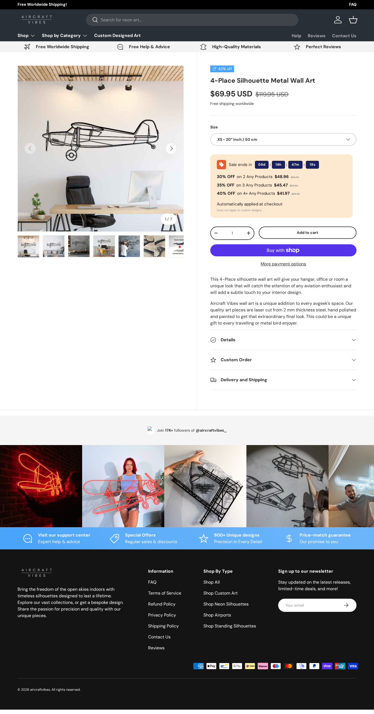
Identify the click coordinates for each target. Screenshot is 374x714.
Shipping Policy (163, 626)
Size (214, 127)
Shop (23, 35)
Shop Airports (217, 615)
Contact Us (344, 36)
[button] (353, 20)
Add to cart (307, 232)
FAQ (352, 4)
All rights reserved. (65, 689)
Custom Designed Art (117, 35)
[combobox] (192, 20)
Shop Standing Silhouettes (229, 626)
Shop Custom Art (220, 593)
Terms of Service (164, 593)
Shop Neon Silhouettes (226, 604)
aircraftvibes (40, 689)
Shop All (211, 582)
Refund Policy (162, 604)
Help (296, 36)
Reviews (317, 36)
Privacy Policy (162, 615)
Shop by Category (61, 35)
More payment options (283, 264)
